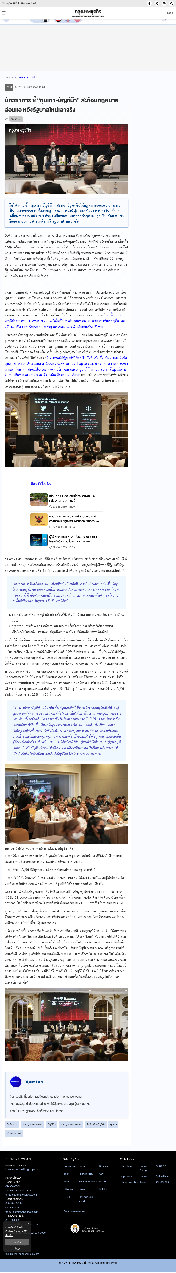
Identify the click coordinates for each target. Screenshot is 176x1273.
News (22, 77)
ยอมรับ (17, 1242)
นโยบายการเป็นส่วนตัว (87, 1199)
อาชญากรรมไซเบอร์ (32, 1124)
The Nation (127, 1166)
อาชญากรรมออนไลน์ (71, 1124)
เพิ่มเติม (9, 1235)
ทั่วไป (32, 77)
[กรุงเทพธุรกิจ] (88, 13)
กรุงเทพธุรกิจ (128, 1176)
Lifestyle (68, 1189)
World (67, 1181)
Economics (70, 1166)
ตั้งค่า (17, 1248)
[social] (149, 3)
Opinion (103, 1189)
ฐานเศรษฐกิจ (162, 1182)
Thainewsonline (129, 1182)
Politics (103, 1181)
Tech (66, 1174)
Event (67, 1197)
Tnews (143, 1182)
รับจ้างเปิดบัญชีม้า (96, 1124)
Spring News (162, 1176)
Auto (101, 1174)
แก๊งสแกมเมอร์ (14, 1133)
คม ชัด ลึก (161, 1166)
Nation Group (143, 1168)
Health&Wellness (88, 1181)
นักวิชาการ (12, 1124)
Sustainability (86, 1174)
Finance (83, 1166)
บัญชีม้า (52, 1124)
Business (104, 1166)
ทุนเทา (113, 1124)
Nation (143, 1176)
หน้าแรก (9, 77)
